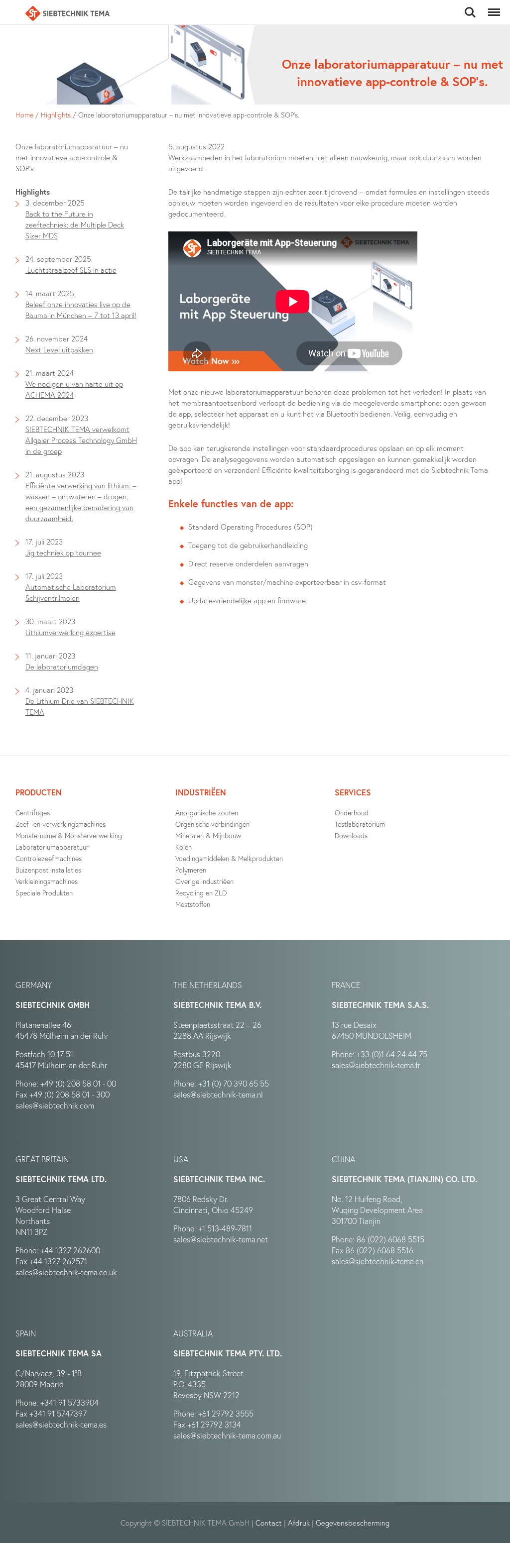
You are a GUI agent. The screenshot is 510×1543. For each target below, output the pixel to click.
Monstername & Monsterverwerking (68, 835)
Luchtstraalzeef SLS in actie (71, 270)
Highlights (56, 114)
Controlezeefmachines (48, 858)
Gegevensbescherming (352, 1523)
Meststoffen (192, 904)
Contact (268, 1523)
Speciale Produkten (44, 892)
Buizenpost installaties (48, 870)
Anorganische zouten (206, 812)
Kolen (183, 847)
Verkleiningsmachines (46, 881)
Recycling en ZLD (201, 892)
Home (24, 114)
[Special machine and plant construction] (67, 13)
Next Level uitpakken (59, 349)
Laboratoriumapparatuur (52, 847)
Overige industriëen (204, 881)
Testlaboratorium (360, 824)
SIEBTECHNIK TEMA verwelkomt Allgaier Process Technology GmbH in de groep (81, 440)
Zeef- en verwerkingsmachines (60, 824)
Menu (492, 7)
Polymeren (190, 870)
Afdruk (299, 1523)
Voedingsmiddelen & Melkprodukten (229, 858)
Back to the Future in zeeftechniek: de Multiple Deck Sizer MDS (74, 224)
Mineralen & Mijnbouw (208, 835)
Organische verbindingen (212, 824)
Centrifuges (32, 812)
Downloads (351, 835)
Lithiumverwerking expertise (70, 632)
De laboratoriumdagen (61, 666)
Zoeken (470, 7)
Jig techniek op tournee (63, 552)
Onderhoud (352, 812)
